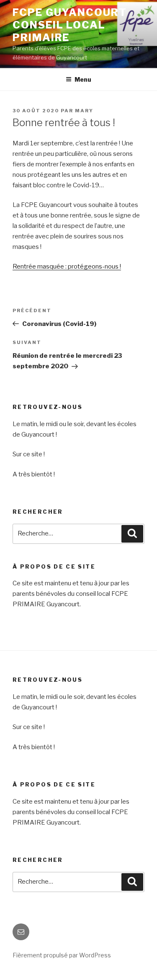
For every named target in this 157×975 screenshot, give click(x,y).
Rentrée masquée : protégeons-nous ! (67, 266)
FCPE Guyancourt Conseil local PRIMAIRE (70, 25)
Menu (83, 79)
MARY (84, 111)
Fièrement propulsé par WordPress (62, 955)
